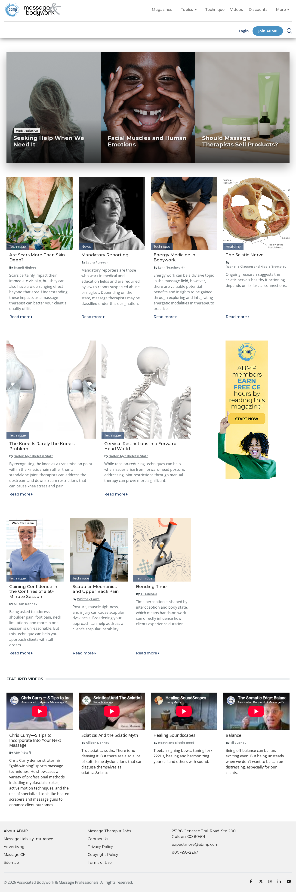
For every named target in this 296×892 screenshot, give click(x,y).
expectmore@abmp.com (195, 844)
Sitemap (11, 862)
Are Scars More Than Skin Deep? (37, 257)
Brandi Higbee (25, 267)
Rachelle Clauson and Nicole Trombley (256, 266)
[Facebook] (252, 882)
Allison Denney (25, 604)
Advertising (14, 847)
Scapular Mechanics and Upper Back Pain (96, 589)
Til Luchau (148, 594)
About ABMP (16, 831)
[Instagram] (271, 882)
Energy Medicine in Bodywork (174, 257)
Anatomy (233, 247)
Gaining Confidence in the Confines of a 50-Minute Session (33, 591)
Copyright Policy (103, 854)
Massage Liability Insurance (28, 839)
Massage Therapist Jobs (109, 831)
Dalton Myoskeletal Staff (33, 456)
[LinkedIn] (280, 882)
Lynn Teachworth (171, 267)
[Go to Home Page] (42, 9)
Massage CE (14, 854)
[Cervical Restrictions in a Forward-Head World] (146, 390)
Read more (19, 317)
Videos (236, 10)
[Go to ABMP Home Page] (12, 9)
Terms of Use (100, 862)
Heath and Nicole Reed (176, 742)
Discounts (258, 10)
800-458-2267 (185, 852)
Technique (215, 10)
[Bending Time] (162, 549)
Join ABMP (267, 31)
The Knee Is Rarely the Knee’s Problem (41, 446)
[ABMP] (247, 410)
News (86, 247)
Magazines (162, 10)
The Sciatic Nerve (245, 254)
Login (244, 31)
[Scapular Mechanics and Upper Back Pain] (99, 549)
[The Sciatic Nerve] (256, 213)
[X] (262, 882)
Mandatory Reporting (105, 254)
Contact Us (98, 839)
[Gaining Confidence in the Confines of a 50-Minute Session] (35, 549)
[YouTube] (289, 882)
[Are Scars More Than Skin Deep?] (39, 213)
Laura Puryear (97, 262)
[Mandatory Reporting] (112, 213)
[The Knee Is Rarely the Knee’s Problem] (51, 390)
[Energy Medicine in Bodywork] (184, 213)
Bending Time (151, 586)
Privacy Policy (100, 847)
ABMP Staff (22, 752)
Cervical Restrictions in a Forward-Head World (141, 446)
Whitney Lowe (88, 599)
